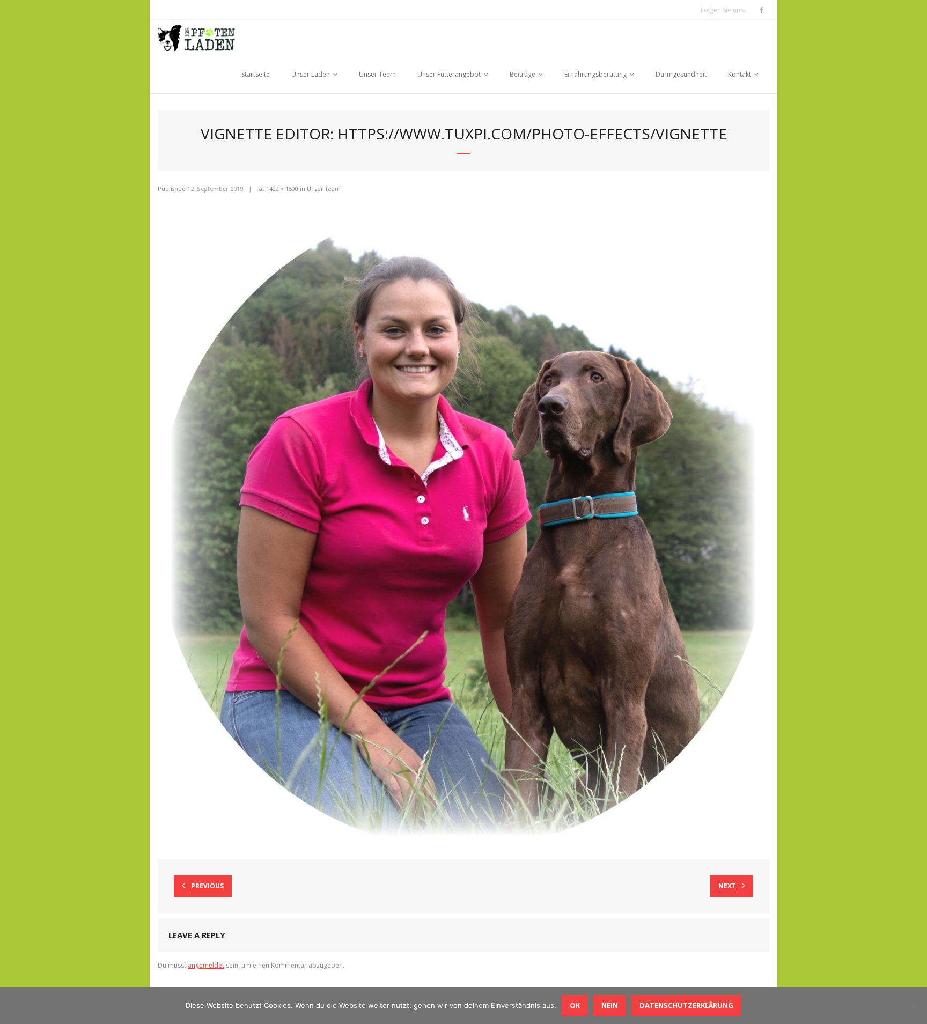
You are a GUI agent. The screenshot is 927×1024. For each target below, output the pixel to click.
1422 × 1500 (282, 189)
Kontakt (739, 74)
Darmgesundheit (681, 74)
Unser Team (377, 74)
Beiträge (522, 74)
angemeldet (206, 965)
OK (575, 1005)
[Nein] (913, 1005)
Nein (609, 1005)
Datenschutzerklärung (686, 1005)
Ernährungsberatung (595, 74)
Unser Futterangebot (449, 74)
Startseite (255, 74)
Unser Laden (310, 74)
